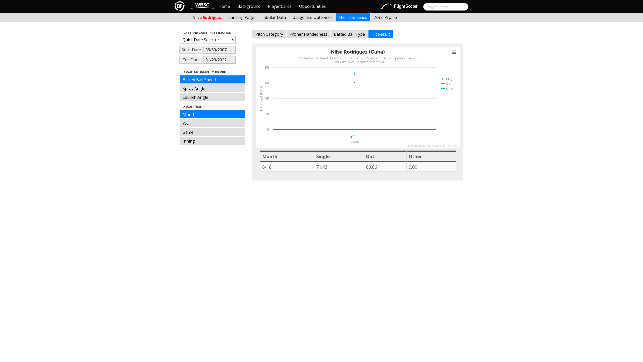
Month (189, 114)
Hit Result (380, 34)
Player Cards (280, 6)
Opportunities (312, 6)
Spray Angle (194, 88)
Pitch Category (269, 34)
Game (188, 132)
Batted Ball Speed (199, 79)
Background (248, 6)
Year (187, 123)
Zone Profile (385, 17)
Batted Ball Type (349, 34)
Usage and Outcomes (312, 17)
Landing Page (241, 17)
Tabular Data (273, 17)
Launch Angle (195, 97)
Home (224, 6)
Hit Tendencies (353, 17)
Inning (189, 141)
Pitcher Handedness (308, 34)
